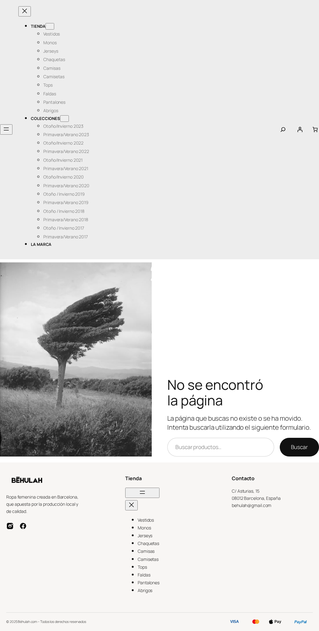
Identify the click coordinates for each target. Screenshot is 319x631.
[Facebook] (23, 526)
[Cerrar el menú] (24, 11)
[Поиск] (283, 129)
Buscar (299, 447)
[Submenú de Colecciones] (64, 118)
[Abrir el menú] (6, 129)
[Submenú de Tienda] (49, 26)
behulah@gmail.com (251, 505)
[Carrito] (315, 129)
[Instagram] (10, 526)
